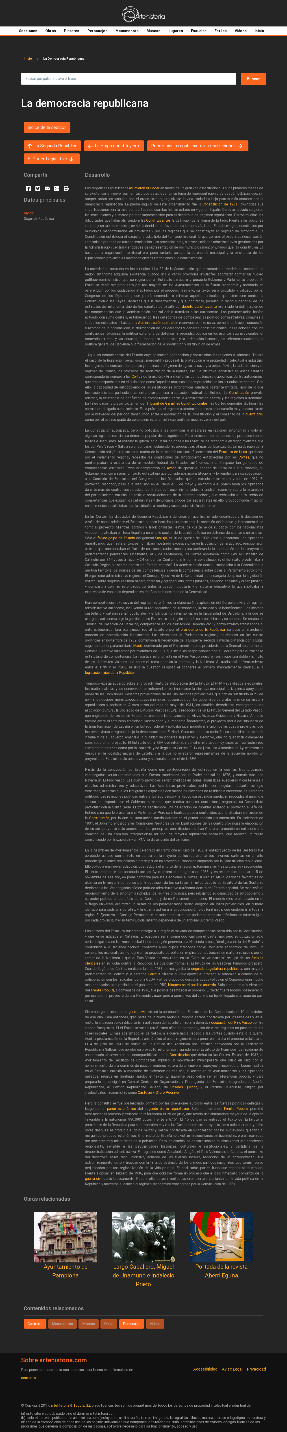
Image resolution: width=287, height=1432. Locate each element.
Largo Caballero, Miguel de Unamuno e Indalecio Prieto (143, 1275)
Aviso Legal (232, 1369)
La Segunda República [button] (55, 145)
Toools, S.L (82, 1405)
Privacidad (256, 1369)
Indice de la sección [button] (47, 127)
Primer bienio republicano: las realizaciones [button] (193, 145)
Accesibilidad (205, 1369)
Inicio (28, 58)
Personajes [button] (131, 1324)
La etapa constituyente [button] (117, 145)
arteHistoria (60, 1405)
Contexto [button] (35, 1324)
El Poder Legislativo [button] (47, 159)
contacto (28, 1378)
